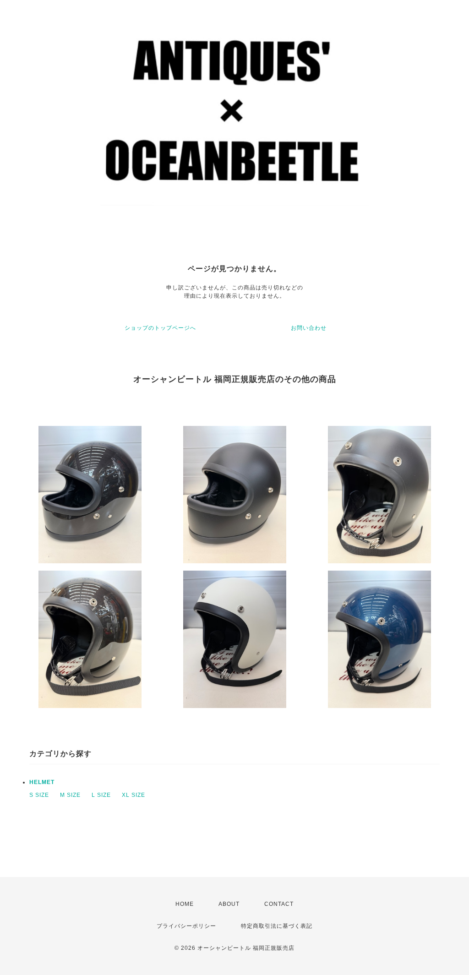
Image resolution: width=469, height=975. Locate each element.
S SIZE (39, 795)
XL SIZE (133, 795)
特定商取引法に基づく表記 (276, 926)
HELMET (42, 782)
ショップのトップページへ (160, 328)
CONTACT (279, 904)
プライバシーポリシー (186, 926)
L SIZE (101, 795)
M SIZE (70, 795)
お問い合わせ (309, 328)
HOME (184, 904)
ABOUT (229, 904)
